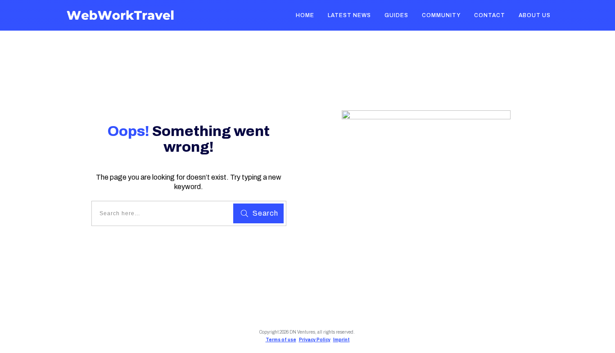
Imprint (341, 339)
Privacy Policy (314, 339)
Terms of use (281, 339)
